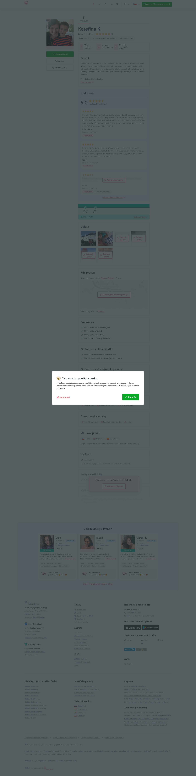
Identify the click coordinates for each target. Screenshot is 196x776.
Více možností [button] (63, 397)
